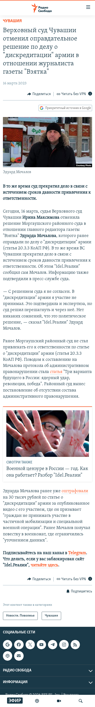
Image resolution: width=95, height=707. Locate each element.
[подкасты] (37, 701)
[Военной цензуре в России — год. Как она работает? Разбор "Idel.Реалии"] (47, 433)
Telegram (77, 553)
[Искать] (80, 701)
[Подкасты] (7, 655)
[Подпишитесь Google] (7, 644)
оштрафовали (75, 491)
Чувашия (12, 21)
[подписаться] (18, 655)
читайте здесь (44, 565)
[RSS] (75, 644)
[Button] (39, 94)
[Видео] (59, 701)
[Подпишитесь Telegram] (52, 644)
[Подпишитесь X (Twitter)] (30, 644)
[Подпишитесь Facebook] (18, 644)
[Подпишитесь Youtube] (41, 644)
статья (56, 372)
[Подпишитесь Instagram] (63, 644)
